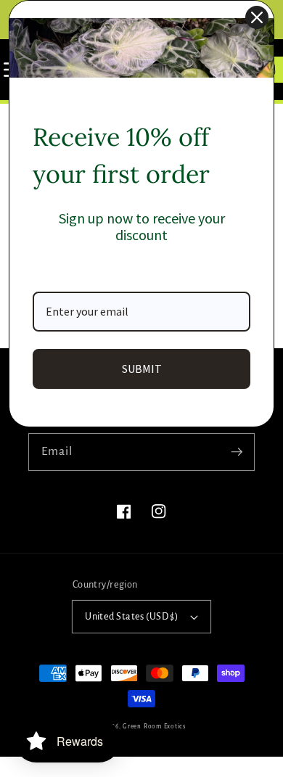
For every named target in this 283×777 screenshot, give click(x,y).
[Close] (256, 17)
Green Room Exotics (154, 726)
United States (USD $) (131, 617)
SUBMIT (142, 368)
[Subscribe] (236, 451)
